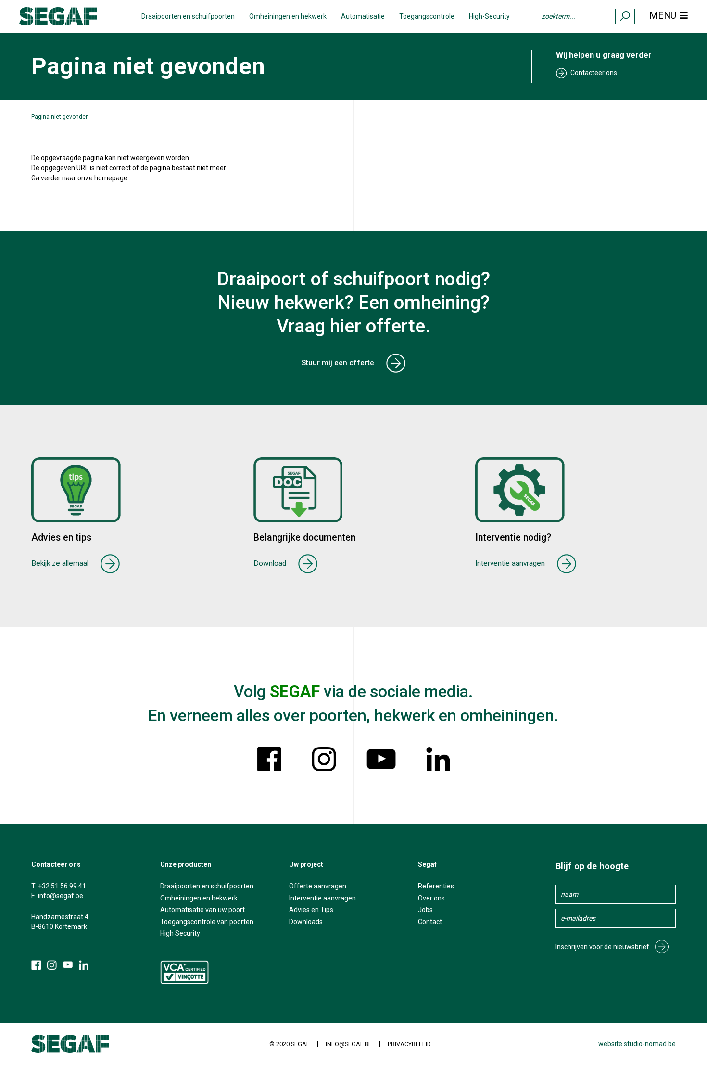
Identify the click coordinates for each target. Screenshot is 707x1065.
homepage (110, 178)
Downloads (306, 922)
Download (269, 563)
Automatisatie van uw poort (202, 909)
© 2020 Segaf (289, 1044)
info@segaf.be (60, 896)
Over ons (431, 898)
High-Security (489, 16)
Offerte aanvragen (317, 886)
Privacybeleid (409, 1044)
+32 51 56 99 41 (62, 886)
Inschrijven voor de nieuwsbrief (602, 947)
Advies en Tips (311, 909)
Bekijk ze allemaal (59, 563)
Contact (430, 922)
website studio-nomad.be (637, 1044)
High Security (180, 933)
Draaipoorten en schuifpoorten (188, 16)
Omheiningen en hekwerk (288, 16)
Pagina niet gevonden (60, 117)
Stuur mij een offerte (338, 362)
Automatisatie (363, 16)
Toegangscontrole (426, 16)
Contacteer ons (593, 72)
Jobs (425, 909)
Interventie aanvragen (510, 563)
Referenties (436, 886)
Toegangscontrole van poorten (206, 922)
